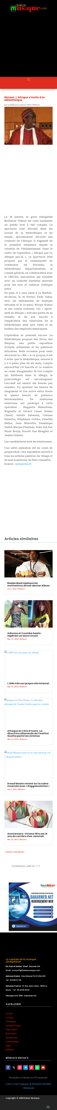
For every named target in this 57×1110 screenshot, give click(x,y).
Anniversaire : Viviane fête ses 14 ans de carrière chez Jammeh (27, 835)
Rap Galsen (11, 1033)
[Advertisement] (28, 47)
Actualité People (13, 1025)
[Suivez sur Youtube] (43, 1067)
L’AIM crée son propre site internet (28, 683)
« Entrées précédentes (14, 851)
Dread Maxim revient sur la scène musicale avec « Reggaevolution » (28, 785)
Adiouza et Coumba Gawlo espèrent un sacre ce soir (24, 634)
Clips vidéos (11, 1029)
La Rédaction (13, 104)
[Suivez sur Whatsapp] (37, 1067)
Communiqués (12, 1041)
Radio (8, 1045)
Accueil (9, 1013)
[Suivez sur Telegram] (25, 1067)
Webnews (36, 104)
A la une (10, 1017)
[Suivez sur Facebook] (8, 1067)
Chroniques (11, 1021)
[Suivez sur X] (14, 1067)
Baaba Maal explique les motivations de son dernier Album (28, 584)
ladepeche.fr (23, 464)
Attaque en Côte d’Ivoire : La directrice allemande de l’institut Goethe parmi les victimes (28, 733)
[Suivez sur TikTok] (31, 1067)
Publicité (10, 1049)
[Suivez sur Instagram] (19, 1067)
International (11, 1037)
